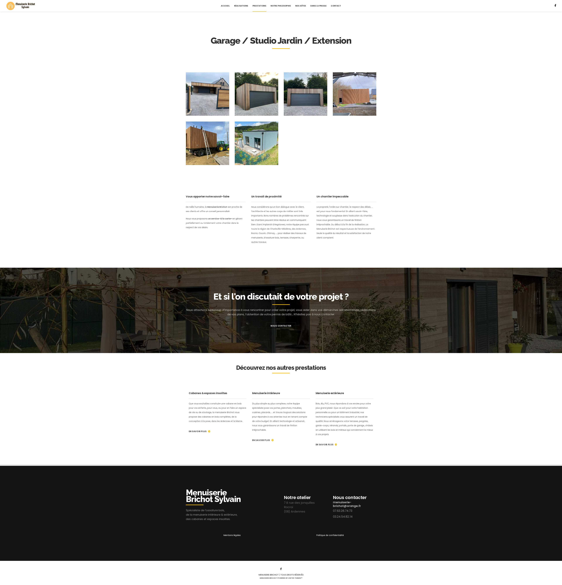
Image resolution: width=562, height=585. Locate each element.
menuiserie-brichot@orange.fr (347, 504)
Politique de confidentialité (330, 535)
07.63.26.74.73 (342, 511)
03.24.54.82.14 (343, 517)
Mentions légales (232, 535)
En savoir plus (198, 431)
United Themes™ (295, 578)
